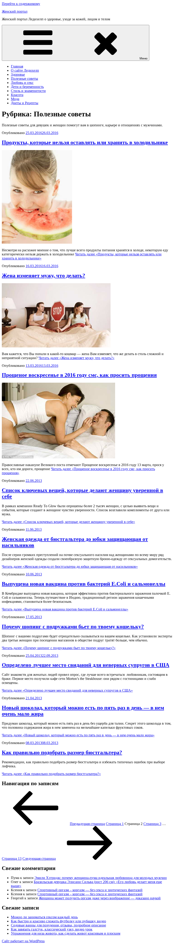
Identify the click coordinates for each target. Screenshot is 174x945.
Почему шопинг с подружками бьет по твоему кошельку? (73, 626)
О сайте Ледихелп (25, 70)
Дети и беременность (27, 87)
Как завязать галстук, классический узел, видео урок (51, 929)
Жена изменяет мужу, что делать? (43, 275)
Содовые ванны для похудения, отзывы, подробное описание (58, 925)
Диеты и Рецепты (24, 103)
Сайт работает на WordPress (23, 941)
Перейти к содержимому (21, 4)
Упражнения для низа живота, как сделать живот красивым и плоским (65, 933)
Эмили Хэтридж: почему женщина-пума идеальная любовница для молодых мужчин (100, 878)
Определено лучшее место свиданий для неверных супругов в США (85, 665)
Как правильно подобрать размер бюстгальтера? (62, 752)
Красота (17, 95)
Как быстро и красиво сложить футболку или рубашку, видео (58, 921)
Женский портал (14, 11)
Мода (15, 99)
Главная (17, 66)
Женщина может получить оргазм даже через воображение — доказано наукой (100, 898)
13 (12, 858)
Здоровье (18, 74)
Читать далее (76, 358)
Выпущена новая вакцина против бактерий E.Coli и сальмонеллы (83, 584)
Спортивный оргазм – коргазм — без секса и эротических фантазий (90, 890)
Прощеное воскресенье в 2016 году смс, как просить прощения (79, 375)
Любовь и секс (22, 83)
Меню (143, 58)
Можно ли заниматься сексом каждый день (44, 917)
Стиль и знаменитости (28, 91)
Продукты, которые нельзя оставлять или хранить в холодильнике (85, 142)
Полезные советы (24, 78)
